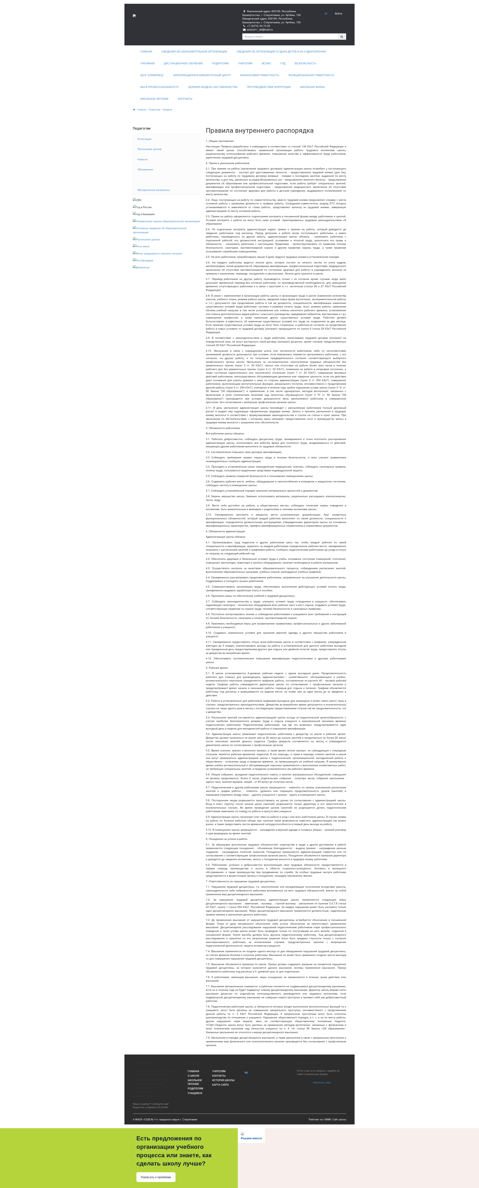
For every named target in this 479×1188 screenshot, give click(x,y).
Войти (338, 13)
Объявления (145, 169)
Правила (167, 109)
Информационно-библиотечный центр (202, 75)
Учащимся (195, 1093)
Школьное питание (154, 98)
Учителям (245, 63)
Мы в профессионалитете (159, 86)
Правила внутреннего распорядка (158, 179)
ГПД (282, 63)
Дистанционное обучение (183, 63)
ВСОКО (266, 63)
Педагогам (154, 109)
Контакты (185, 98)
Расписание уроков (149, 149)
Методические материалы (154, 190)
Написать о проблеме (156, 1177)
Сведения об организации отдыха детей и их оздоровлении (281, 51)
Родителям (220, 63)
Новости (143, 159)
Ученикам (147, 63)
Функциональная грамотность (311, 75)
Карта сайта (220, 1084)
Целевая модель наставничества (212, 86)
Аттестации (144, 139)
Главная (146, 51)
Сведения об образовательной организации (194, 51)
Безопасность (305, 63)
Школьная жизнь (312, 86)
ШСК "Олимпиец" (152, 75)
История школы (223, 1080)
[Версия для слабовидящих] (326, 13)
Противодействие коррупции (269, 86)
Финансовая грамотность (259, 75)
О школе (193, 1075)
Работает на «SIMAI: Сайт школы (327, 1119)
